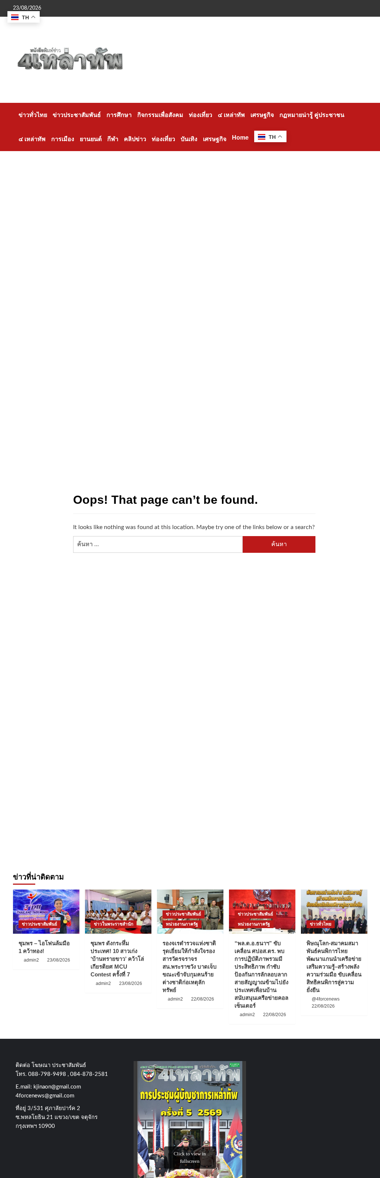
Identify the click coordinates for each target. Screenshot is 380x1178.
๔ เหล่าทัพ (231, 115)
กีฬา (112, 139)
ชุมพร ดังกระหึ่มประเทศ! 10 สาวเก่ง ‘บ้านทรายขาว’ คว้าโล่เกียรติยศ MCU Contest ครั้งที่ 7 (117, 959)
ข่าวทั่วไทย (33, 115)
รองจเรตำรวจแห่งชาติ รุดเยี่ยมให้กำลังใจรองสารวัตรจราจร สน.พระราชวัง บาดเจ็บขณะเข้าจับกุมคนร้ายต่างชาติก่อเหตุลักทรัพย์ (190, 966)
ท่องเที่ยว (200, 115)
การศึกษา (119, 115)
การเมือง (62, 139)
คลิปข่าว (135, 139)
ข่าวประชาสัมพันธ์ (77, 115)
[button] (362, 126)
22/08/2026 (202, 999)
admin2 (31, 960)
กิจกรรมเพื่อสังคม (160, 115)
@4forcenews (326, 999)
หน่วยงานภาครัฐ (182, 924)
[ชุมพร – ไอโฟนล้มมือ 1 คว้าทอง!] (46, 912)
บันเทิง (189, 139)
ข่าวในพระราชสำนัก (113, 924)
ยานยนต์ (91, 139)
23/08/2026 (58, 960)
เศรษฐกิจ (262, 115)
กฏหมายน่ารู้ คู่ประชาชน (311, 115)
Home (240, 137)
